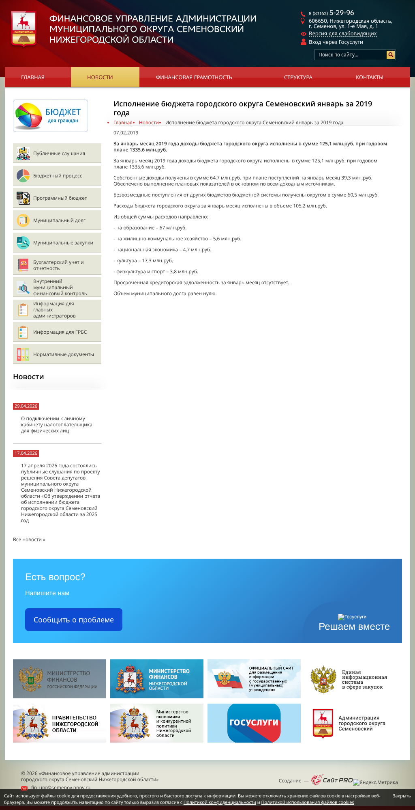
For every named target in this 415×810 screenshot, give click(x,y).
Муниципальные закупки (63, 242)
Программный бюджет (60, 197)
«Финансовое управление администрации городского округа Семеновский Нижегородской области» (90, 776)
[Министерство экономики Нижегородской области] (157, 744)
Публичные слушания (59, 153)
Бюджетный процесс (57, 175)
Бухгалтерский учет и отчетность (58, 265)
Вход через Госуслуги (336, 41)
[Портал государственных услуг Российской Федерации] (254, 744)
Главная (33, 77)
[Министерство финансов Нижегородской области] (157, 696)
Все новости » (29, 539)
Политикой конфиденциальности (220, 802)
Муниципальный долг (59, 220)
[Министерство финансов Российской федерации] (59, 696)
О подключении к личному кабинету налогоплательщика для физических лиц (56, 424)
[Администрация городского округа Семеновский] (351, 744)
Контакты (369, 77)
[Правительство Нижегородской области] (59, 744)
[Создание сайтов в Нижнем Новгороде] (332, 780)
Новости (100, 77)
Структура (298, 77)
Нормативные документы (63, 354)
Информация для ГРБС (60, 331)
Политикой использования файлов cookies (307, 802)
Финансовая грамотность (194, 77)
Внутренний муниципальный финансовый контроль (60, 287)
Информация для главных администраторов (54, 309)
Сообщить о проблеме (74, 619)
